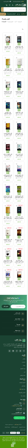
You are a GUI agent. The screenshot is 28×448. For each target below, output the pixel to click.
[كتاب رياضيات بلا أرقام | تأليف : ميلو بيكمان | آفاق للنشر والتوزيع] (7, 210)
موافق (14, 443)
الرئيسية (20, 21)
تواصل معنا (23, 395)
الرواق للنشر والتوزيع (19, 49)
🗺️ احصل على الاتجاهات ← (16, 405)
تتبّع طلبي (23, 385)
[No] (12, 445)
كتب (16, 21)
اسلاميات (23, 362)
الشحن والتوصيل (22, 392)
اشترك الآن (6, 306)
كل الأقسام (23, 13)
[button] (19, 43)
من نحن (18, 13)
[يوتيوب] (13, 350)
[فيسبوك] (23, 350)
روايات (24, 365)
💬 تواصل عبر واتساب (19, 417)
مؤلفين (24, 358)
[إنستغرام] (20, 350)
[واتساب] (9, 350)
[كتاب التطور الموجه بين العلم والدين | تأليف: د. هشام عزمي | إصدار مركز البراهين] (19, 168)
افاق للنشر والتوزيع (8, 72)
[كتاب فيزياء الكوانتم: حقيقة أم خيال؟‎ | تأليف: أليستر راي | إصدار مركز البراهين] (7, 232)
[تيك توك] (16, 350)
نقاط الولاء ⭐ (22, 389)
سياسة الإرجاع (7, 427)
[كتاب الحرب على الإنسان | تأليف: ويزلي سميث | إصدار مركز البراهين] (19, 147)
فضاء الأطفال (22, 368)
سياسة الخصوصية (22, 427)
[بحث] (2, 9)
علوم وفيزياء (10, 21)
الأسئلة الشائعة (22, 382)
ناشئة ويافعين (22, 375)
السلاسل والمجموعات (11, 13)
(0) (16, 51)
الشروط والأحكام (14, 427)
